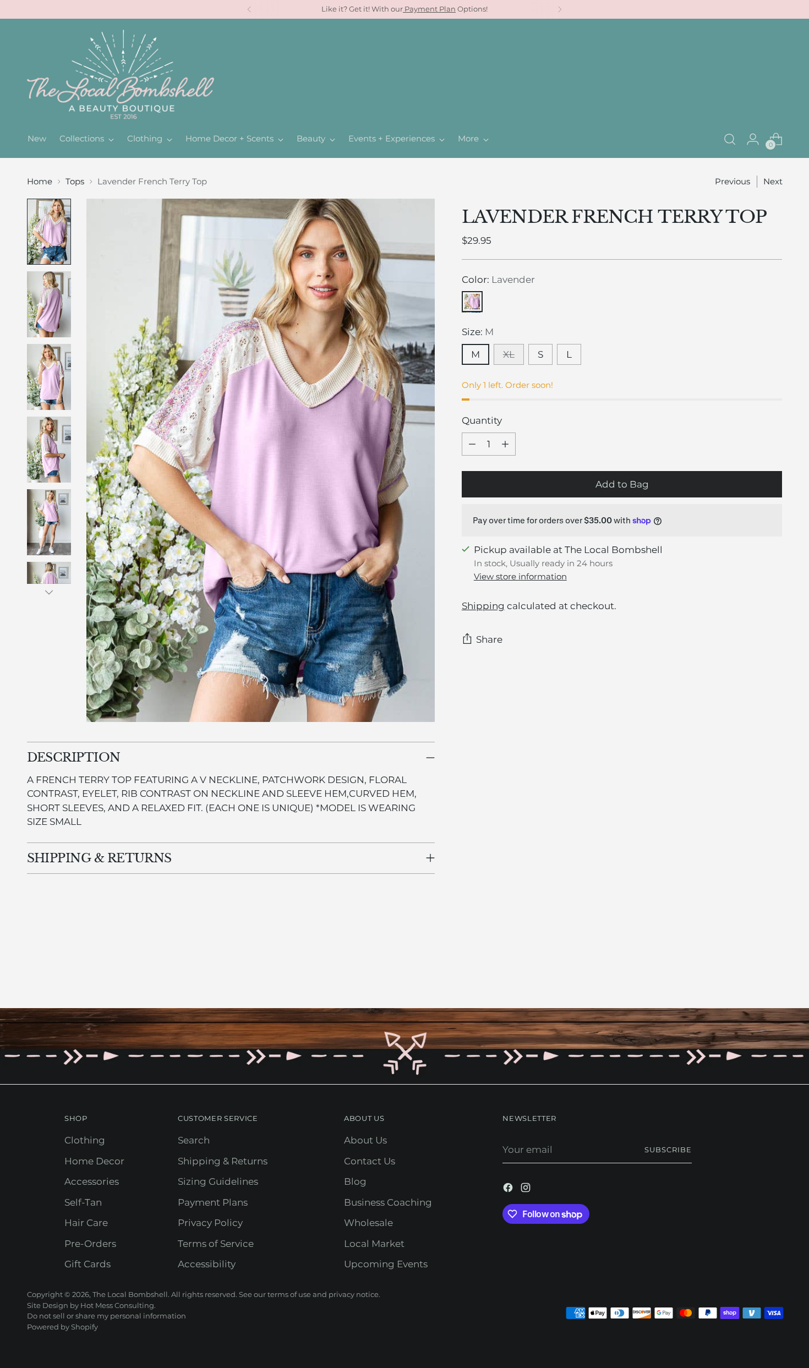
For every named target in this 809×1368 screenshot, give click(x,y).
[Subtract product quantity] (472, 444)
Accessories (91, 1181)
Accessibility (207, 1263)
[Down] (49, 592)
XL (509, 354)
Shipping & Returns (222, 1161)
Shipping (483, 605)
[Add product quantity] (505, 444)
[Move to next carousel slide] (773, 970)
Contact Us (369, 1161)
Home (39, 181)
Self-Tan (83, 1202)
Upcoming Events (386, 1263)
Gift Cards (87, 1263)
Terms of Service (216, 1243)
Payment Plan (429, 8)
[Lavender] (472, 302)
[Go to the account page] (753, 139)
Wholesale (368, 1222)
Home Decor (94, 1161)
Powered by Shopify (62, 1326)
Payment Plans (213, 1202)
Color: (498, 279)
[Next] (560, 9)
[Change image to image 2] (49, 304)
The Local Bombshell (130, 1294)
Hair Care (86, 1222)
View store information (520, 576)
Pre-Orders (90, 1243)
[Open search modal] (730, 139)
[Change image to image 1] (49, 232)
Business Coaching (388, 1202)
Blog (355, 1181)
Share (489, 639)
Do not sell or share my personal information (106, 1315)
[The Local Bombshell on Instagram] (526, 1189)
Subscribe (668, 1149)
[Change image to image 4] (49, 450)
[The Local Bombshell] (120, 75)
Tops (74, 181)
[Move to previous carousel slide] (748, 970)
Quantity (482, 420)
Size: (478, 332)
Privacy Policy (210, 1222)
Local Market (374, 1243)
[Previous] (249, 9)
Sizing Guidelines (218, 1181)
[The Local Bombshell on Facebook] (509, 1189)
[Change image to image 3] (49, 377)
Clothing (84, 1140)
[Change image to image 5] (49, 522)
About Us (365, 1140)
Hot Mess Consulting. (118, 1305)
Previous (732, 181)
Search (194, 1140)
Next (773, 181)
